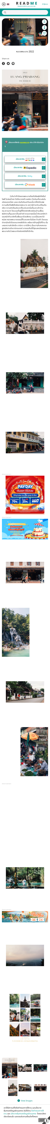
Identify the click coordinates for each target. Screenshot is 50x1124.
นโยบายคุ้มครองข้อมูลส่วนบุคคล (24, 1113)
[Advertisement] (25, 818)
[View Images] (9, 1068)
